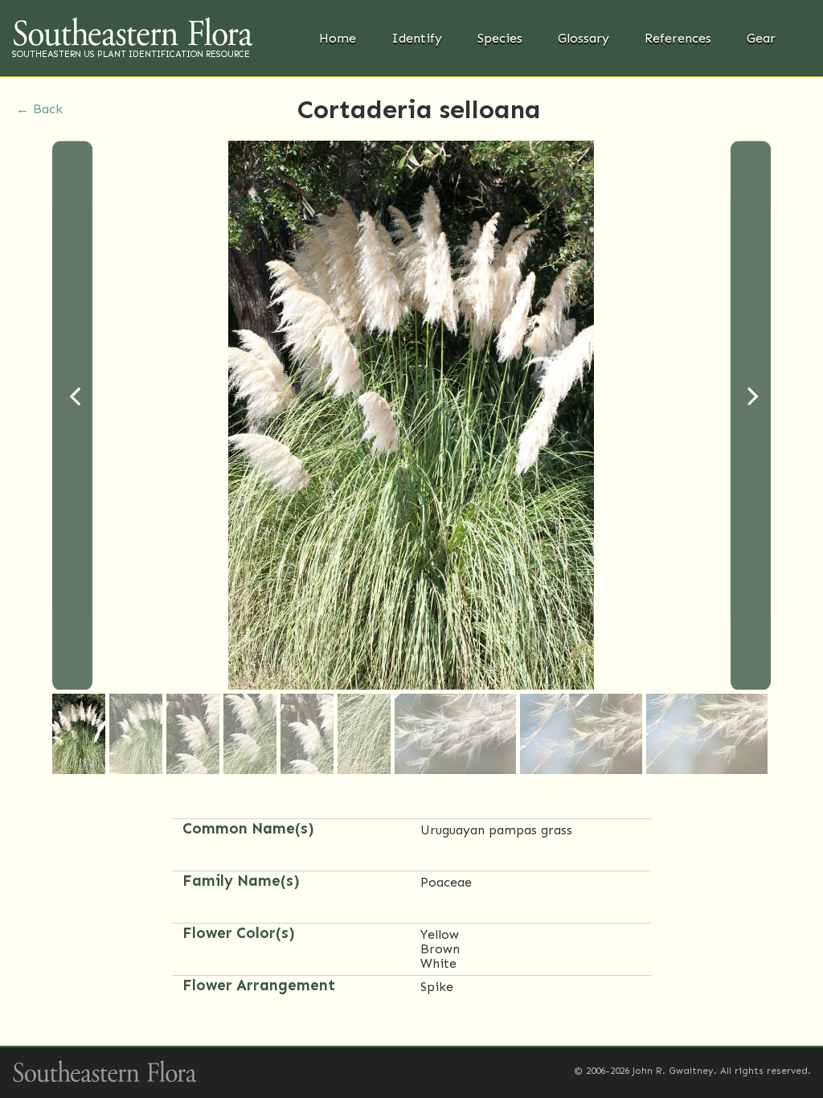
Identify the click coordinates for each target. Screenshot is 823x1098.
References (678, 38)
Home (337, 38)
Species (499, 38)
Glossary (583, 38)
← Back (39, 109)
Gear (761, 38)
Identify (416, 38)
